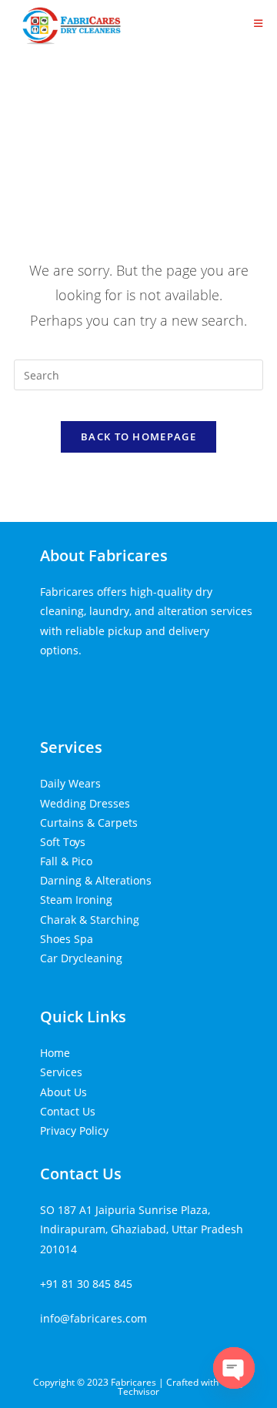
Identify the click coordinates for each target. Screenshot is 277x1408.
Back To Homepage (138, 436)
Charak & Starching (89, 919)
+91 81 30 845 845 (86, 1283)
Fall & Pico (66, 861)
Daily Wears (70, 783)
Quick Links (83, 1016)
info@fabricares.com (93, 1318)
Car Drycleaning (81, 958)
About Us (63, 1092)
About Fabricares (104, 555)
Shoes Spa (66, 938)
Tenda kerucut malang (150, 684)
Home (55, 1052)
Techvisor (138, 1391)
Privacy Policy (74, 1130)
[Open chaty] (234, 1368)
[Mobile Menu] (258, 23)
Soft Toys (62, 841)
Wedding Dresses (85, 803)
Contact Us (67, 1111)
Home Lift (64, 684)
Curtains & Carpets (89, 822)
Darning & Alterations (96, 880)
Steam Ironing (76, 899)
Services (71, 747)
